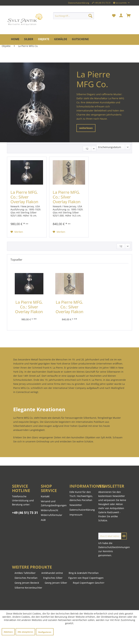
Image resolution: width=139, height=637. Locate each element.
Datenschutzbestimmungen (114, 547)
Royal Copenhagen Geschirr (88, 582)
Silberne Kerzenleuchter (28, 587)
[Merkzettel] (113, 15)
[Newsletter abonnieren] (124, 536)
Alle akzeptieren (25, 632)
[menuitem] (73, 15)
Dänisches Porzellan (26, 577)
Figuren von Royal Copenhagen (86, 577)
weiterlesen (86, 128)
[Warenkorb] (128, 15)
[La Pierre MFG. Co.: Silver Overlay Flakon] (27, 173)
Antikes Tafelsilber (25, 573)
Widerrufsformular (51, 515)
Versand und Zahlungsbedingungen (54, 503)
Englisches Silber (53, 577)
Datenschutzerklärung (78, 2)
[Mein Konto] (121, 15)
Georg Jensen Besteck (27, 582)
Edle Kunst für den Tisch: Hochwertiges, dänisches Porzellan (81, 496)
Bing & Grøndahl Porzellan (84, 573)
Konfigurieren (44, 632)
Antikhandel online (52, 573)
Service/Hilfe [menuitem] (121, 3)
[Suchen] (90, 15)
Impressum (76, 514)
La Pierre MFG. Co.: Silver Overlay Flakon (24, 197)
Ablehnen (8, 632)
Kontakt (45, 496)
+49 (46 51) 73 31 (25, 512)
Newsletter (76, 505)
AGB (43, 519)
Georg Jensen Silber (56, 582)
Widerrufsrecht (49, 510)
